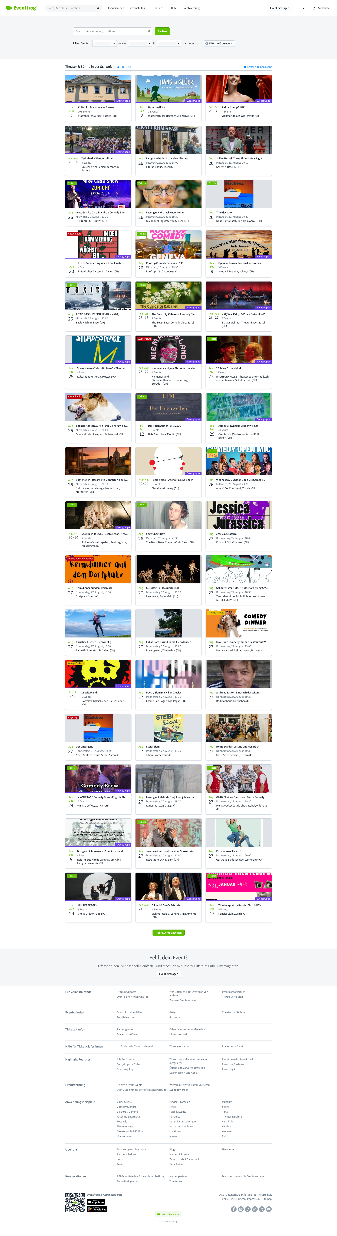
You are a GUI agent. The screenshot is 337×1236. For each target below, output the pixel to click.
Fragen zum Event (127, 1034)
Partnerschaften (126, 1154)
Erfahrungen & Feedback (131, 1149)
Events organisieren (233, 992)
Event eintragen (168, 974)
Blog (172, 1149)
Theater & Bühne (232, 1117)
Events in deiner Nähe (129, 1012)
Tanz (225, 1112)
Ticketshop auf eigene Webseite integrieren (188, 1061)
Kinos (172, 1107)
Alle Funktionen (126, 1059)
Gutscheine (176, 1164)
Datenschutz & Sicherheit (184, 1159)
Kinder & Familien (179, 1102)
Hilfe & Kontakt (178, 1034)
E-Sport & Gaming (127, 1112)
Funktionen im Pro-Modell (237, 1059)
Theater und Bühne (233, 1012)
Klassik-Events (177, 1112)
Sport (225, 1107)
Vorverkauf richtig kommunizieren (189, 1085)
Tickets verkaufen (232, 997)
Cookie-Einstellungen (233, 1199)
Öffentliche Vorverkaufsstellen (187, 1029)
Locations (175, 1131)
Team (120, 1164)
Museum (227, 1102)
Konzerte (174, 1017)
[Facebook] (234, 1209)
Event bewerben (179, 1090)
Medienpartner (178, 1176)
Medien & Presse (179, 1154)
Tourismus (175, 1181)
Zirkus (226, 1136)
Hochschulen (124, 1136)
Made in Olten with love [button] (171, 1214)
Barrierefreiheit (262, 1195)
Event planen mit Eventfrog (132, 997)
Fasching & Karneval (128, 1117)
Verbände (228, 1121)
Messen (173, 1136)
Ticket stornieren (179, 1046)
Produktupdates (126, 992)
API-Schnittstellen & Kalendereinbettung (140, 1176)
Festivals (122, 1121)
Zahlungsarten (125, 1029)
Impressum (253, 1199)
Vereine (226, 1126)
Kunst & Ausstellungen (182, 1121)
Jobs (120, 1159)
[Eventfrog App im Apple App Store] (96, 1202)
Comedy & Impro (127, 1107)
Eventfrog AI (229, 1069)
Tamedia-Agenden (128, 1181)
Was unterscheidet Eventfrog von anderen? (188, 993)
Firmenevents (125, 1126)
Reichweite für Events (129, 1085)
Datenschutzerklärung (239, 1195)
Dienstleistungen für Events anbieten (243, 1176)
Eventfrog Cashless (233, 1064)
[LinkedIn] (255, 1209)
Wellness (227, 1131)
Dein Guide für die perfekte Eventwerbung (141, 1090)
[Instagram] (241, 1209)
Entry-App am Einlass (129, 1064)
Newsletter (228, 1149)
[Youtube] (269, 1209)
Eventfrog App (125, 1069)
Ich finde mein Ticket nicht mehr (136, 1046)
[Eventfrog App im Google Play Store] (97, 1209)
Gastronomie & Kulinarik (131, 1131)
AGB (221, 1195)
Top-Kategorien (126, 1017)
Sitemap (267, 1199)
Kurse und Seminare (181, 1126)
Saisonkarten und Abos (183, 1073)
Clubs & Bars (124, 1102)
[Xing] (262, 1209)
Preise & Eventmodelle (182, 1000)
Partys (173, 1012)
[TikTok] (248, 1209)
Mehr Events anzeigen (169, 933)
